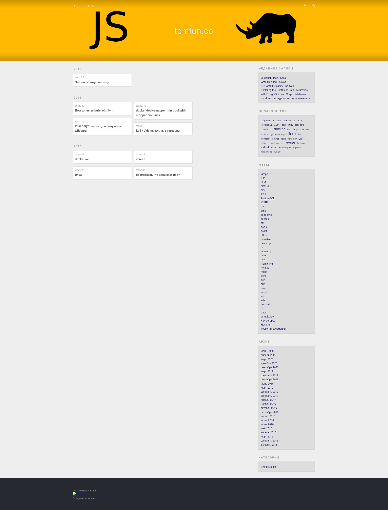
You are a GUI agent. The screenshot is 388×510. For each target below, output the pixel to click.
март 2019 (267, 371)
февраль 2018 (269, 391)
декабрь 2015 (269, 444)
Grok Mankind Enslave (273, 82)
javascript (265, 134)
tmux (78, 174)
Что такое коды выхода (92, 82)
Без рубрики (268, 467)
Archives (93, 6)
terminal (290, 143)
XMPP (277, 124)
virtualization (269, 147)
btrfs (290, 124)
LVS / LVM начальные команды (158, 130)
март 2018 (267, 387)
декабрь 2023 (269, 363)
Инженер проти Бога (273, 78)
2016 (78, 146)
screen (140, 159)
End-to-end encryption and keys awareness (285, 98)
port (295, 138)
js (272, 134)
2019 (78, 69)
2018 (78, 97)
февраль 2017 (269, 395)
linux (292, 133)
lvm (299, 134)
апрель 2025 (268, 355)
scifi (301, 138)
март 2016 (267, 436)
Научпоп (296, 147)
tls (298, 143)
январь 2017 (268, 400)
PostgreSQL (266, 124)
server (272, 143)
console (264, 129)
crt (271, 129)
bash (284, 124)
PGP (299, 120)
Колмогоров (285, 147)
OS (294, 120)
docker (279, 129)
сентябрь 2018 (269, 379)
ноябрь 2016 (268, 404)
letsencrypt (281, 134)
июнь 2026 (267, 351)
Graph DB (265, 120)
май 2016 (266, 428)
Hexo (100, 498)
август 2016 (268, 416)
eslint (289, 129)
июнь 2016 (267, 424)
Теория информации (271, 151)
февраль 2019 (269, 375)
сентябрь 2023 (269, 367)
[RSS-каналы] (304, 5)
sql (277, 143)
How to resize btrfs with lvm (94, 110)
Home (77, 6)
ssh (282, 143)
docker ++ (82, 159)
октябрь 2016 (269, 408)
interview (304, 129)
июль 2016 (267, 420)
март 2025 (267, 359)
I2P (273, 120)
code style (299, 124)
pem (290, 138)
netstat (275, 138)
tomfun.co (194, 30)
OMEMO (287, 120)
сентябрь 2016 (269, 412)
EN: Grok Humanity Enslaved (277, 86)
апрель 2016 (268, 432)
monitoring (266, 138)
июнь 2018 (267, 383)
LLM (279, 120)
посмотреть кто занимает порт (158, 174)
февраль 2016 (269, 440)
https (296, 129)
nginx (283, 138)
